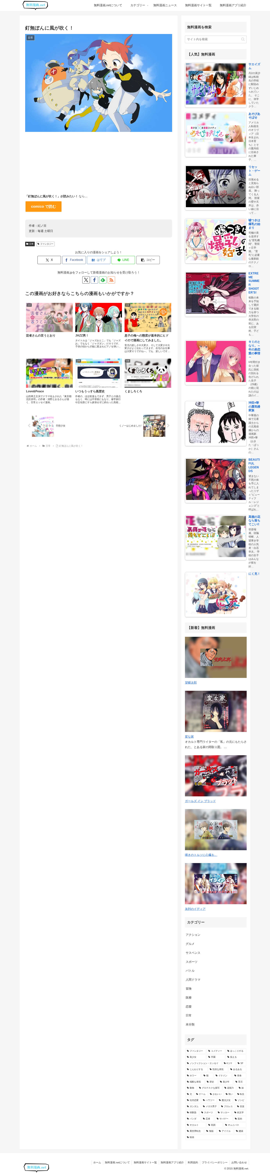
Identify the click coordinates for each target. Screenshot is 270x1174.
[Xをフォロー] (86, 280)
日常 (31, 244)
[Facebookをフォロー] (94, 280)
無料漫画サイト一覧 (145, 1162)
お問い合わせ (239, 1162)
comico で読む (43, 206)
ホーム (97, 1162)
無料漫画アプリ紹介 (172, 1162)
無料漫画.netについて (117, 1162)
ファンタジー (46, 244)
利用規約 (193, 1162)
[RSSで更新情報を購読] (111, 280)
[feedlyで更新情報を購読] (103, 280)
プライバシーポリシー (215, 1162)
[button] (148, 260)
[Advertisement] (98, 159)
